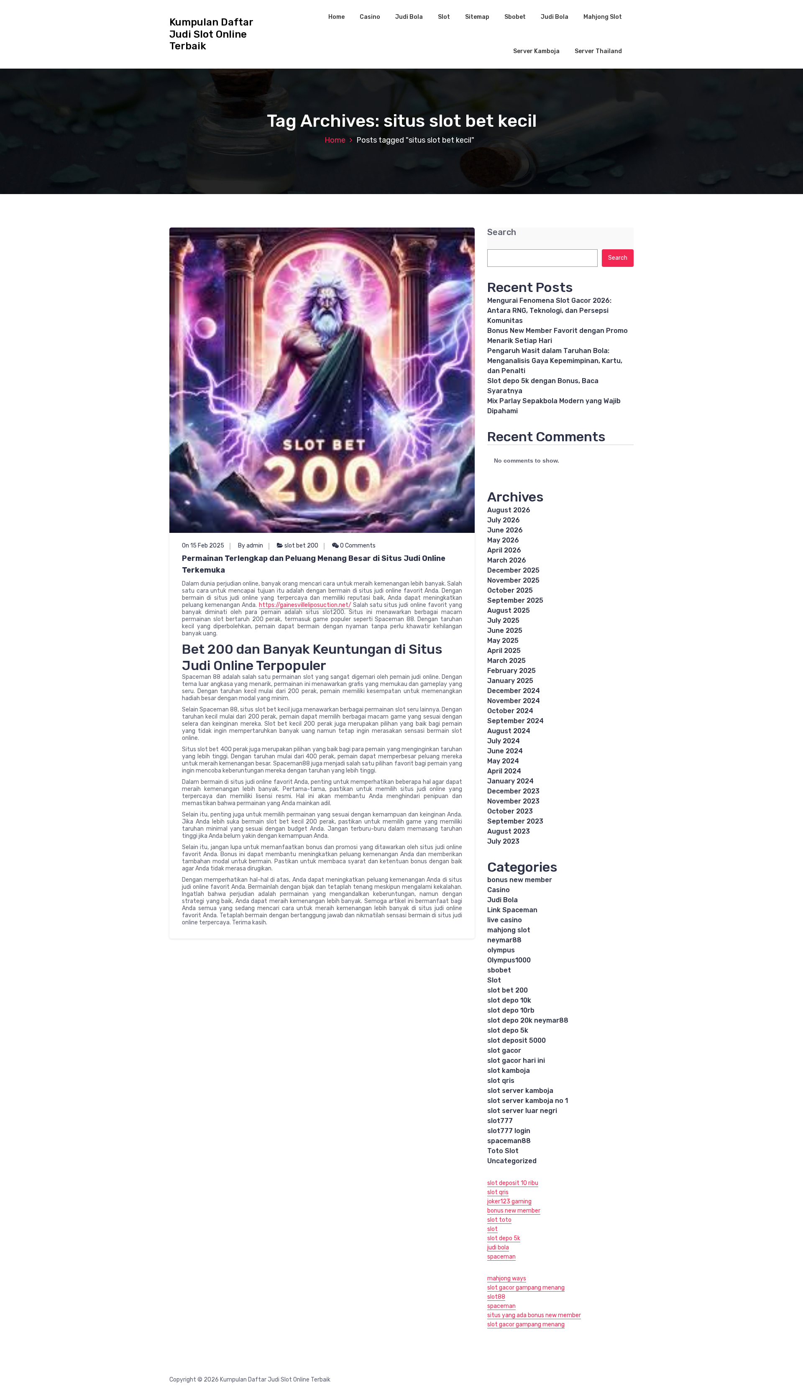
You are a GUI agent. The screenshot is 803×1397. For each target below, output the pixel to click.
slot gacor (504, 1050)
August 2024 (508, 731)
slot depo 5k (507, 1030)
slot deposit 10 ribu (512, 1183)
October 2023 (510, 811)
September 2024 (515, 721)
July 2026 (503, 520)
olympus (501, 950)
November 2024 (513, 701)
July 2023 (503, 841)
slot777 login (508, 1131)
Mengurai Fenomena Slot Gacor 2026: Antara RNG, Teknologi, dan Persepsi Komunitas (549, 311)
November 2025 (513, 580)
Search (501, 232)
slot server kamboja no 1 (527, 1101)
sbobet (499, 970)
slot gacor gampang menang (526, 1287)
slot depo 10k (509, 1000)
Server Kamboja (536, 51)
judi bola (498, 1247)
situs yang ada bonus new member (534, 1315)
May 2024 (503, 761)
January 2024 (510, 781)
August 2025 (508, 610)
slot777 (500, 1121)
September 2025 (515, 600)
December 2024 (513, 691)
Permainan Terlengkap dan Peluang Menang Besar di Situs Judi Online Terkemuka (313, 564)
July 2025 (503, 620)
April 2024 (504, 771)
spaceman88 (509, 1141)
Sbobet (515, 16)
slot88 (496, 1296)
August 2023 (508, 831)
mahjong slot (508, 930)
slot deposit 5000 (516, 1040)
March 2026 (506, 560)
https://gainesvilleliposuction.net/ (305, 605)
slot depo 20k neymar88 (527, 1020)
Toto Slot (503, 1151)
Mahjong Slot (602, 16)
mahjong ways (506, 1278)
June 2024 (505, 751)
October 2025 (510, 590)
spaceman (501, 1256)
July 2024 (503, 741)
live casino (504, 920)
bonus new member (519, 880)
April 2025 (504, 651)
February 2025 (511, 671)
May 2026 (503, 540)
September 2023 (515, 821)
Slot (444, 16)
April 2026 (504, 550)
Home (336, 16)
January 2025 (510, 681)
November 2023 (513, 801)
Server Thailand (598, 51)
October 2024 (510, 711)
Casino (370, 16)
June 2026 (505, 530)
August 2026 (508, 510)
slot (492, 1229)
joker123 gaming (509, 1201)
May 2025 (503, 641)
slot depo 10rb (510, 1010)
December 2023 (513, 791)
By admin (250, 545)
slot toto (499, 1219)
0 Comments (357, 545)
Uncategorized (512, 1161)
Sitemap (477, 16)
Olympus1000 (509, 960)
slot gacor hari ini (516, 1060)
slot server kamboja (520, 1091)
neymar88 (504, 940)
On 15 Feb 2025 (203, 545)
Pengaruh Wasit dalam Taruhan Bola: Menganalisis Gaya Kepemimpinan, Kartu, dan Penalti (554, 361)
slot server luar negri (522, 1111)
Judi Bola (409, 16)
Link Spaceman (512, 910)
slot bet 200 (301, 545)
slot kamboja (508, 1071)
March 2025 (506, 661)
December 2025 (513, 570)
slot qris (500, 1081)
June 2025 (504, 631)
